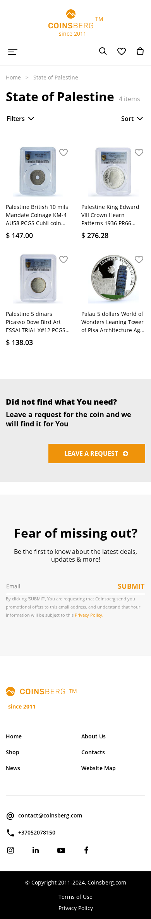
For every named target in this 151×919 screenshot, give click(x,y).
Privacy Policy (75, 908)
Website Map (98, 768)
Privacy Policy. (89, 615)
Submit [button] (131, 586)
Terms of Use (75, 896)
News (13, 768)
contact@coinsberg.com (50, 815)
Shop (12, 752)
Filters (16, 118)
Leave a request (92, 453)
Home (13, 77)
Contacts (93, 752)
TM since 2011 (75, 26)
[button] (63, 153)
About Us (93, 736)
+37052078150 (36, 832)
